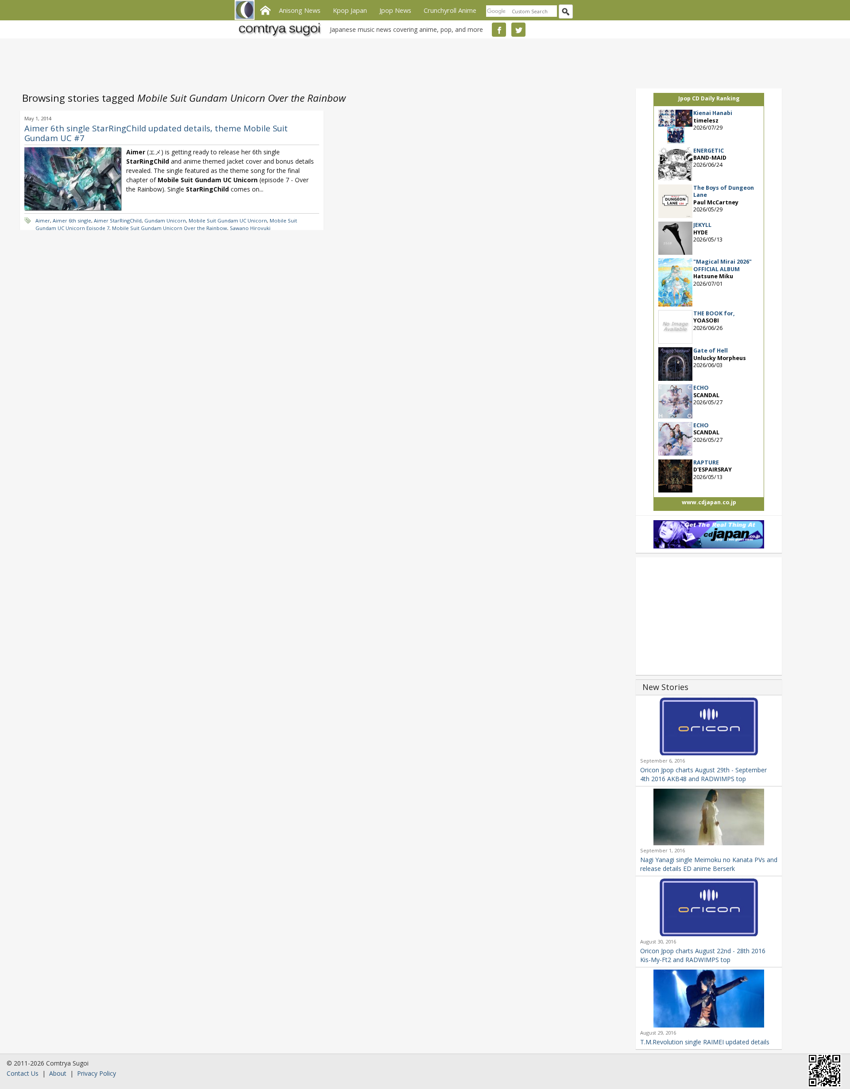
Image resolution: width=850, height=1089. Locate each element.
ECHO (701, 387)
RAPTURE (706, 462)
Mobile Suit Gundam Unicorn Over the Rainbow (169, 228)
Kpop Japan (350, 10)
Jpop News (395, 10)
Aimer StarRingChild (118, 220)
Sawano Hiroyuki (250, 228)
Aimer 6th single (72, 220)
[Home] (265, 9)
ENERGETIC (708, 150)
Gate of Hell (710, 350)
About (57, 1073)
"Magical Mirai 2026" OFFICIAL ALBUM (722, 265)
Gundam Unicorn (165, 220)
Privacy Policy (96, 1073)
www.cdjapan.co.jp (709, 502)
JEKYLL (702, 225)
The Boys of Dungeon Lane (723, 191)
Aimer (42, 220)
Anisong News (300, 10)
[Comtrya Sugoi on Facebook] (499, 30)
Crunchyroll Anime (450, 10)
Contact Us (23, 1073)
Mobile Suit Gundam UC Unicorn (228, 220)
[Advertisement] (423, 62)
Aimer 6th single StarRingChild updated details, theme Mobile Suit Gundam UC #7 (156, 133)
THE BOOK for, (714, 313)
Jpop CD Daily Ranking (709, 98)
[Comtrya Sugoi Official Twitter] (518, 30)
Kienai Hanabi (712, 113)
